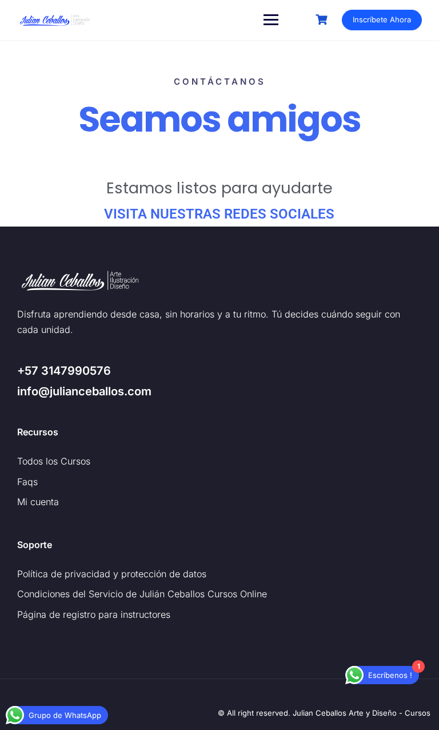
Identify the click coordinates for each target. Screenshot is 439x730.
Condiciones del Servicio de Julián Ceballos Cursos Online (142, 594)
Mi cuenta (38, 501)
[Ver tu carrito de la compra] (323, 19)
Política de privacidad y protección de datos (111, 574)
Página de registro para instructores (93, 614)
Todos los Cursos (53, 461)
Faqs (27, 481)
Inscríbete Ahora (382, 19)
